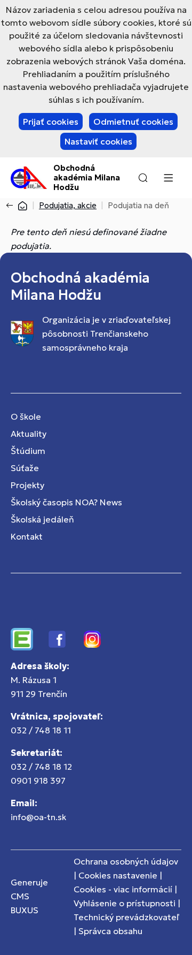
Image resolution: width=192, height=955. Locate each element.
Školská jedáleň (42, 519)
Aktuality (28, 433)
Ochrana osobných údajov (126, 861)
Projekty (27, 485)
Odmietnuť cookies (133, 121)
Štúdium (28, 450)
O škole (26, 416)
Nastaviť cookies (98, 141)
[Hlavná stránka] (22, 205)
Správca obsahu (110, 931)
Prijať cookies (50, 121)
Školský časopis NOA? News (66, 502)
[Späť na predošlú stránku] (11, 205)
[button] (142, 177)
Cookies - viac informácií (123, 889)
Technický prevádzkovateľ (126, 917)
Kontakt (27, 536)
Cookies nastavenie (117, 875)
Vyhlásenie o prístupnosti (124, 903)
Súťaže (25, 468)
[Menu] (168, 178)
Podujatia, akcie (68, 205)
